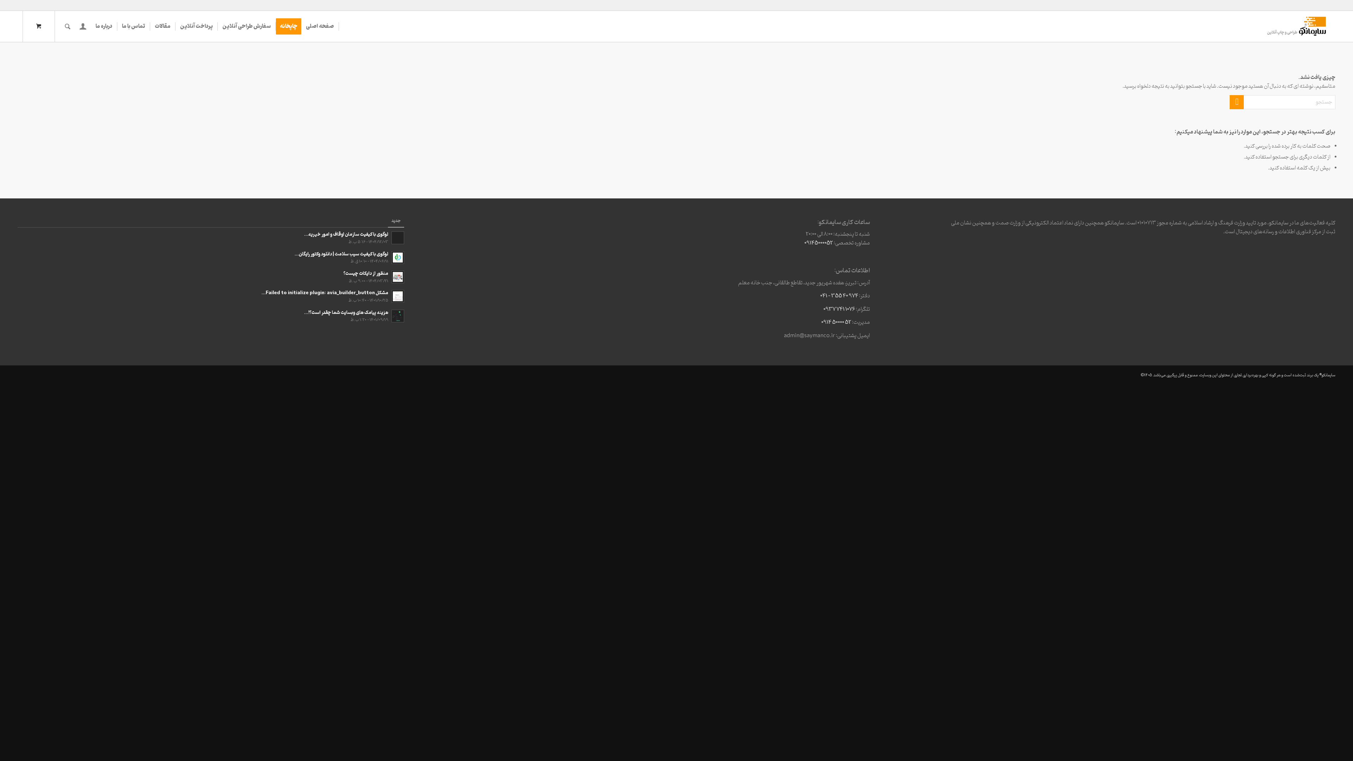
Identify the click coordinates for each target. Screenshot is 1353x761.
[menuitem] (320, 26)
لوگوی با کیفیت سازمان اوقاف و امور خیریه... (346, 234)
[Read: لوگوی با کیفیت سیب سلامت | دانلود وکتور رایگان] (397, 257)
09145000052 (818, 243)
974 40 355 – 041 (839, 296)
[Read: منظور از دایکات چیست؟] (397, 277)
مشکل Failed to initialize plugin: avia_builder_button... (324, 293)
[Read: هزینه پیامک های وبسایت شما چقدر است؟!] (397, 316)
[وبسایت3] (1296, 26)
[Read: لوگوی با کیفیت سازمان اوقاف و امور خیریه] (397, 237)
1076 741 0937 (839, 309)
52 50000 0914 (836, 322)
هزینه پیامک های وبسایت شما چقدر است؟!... (346, 312)
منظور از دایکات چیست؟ (366, 273)
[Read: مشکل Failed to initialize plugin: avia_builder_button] (397, 296)
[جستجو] (67, 26)
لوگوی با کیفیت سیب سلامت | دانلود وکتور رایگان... (341, 254)
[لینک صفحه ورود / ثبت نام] (83, 26)
